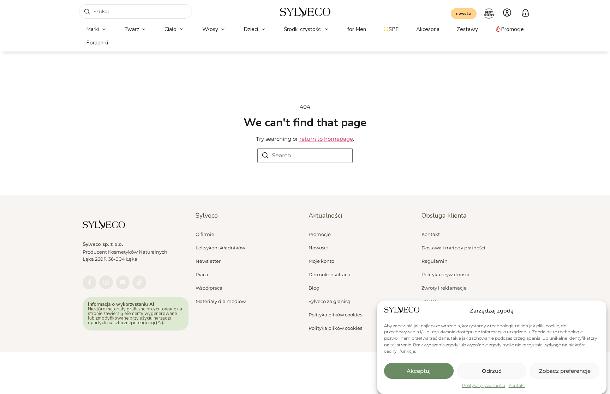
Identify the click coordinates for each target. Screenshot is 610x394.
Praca (202, 274)
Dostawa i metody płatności (453, 247)
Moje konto (321, 261)
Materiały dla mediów (221, 301)
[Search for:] (305, 155)
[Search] (265, 156)
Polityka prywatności (483, 385)
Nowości (318, 247)
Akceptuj (419, 371)
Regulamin (434, 261)
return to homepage (326, 138)
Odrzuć (492, 371)
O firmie (205, 234)
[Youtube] (123, 282)
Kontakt (517, 385)
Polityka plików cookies (335, 314)
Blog (314, 288)
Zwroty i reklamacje (444, 288)
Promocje (320, 234)
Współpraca (209, 288)
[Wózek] (525, 12)
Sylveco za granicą (330, 301)
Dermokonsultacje (330, 274)
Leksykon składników (220, 247)
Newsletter (208, 261)
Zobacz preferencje (565, 371)
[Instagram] (106, 282)
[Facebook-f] (89, 282)
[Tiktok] (139, 282)
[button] (96, 29)
